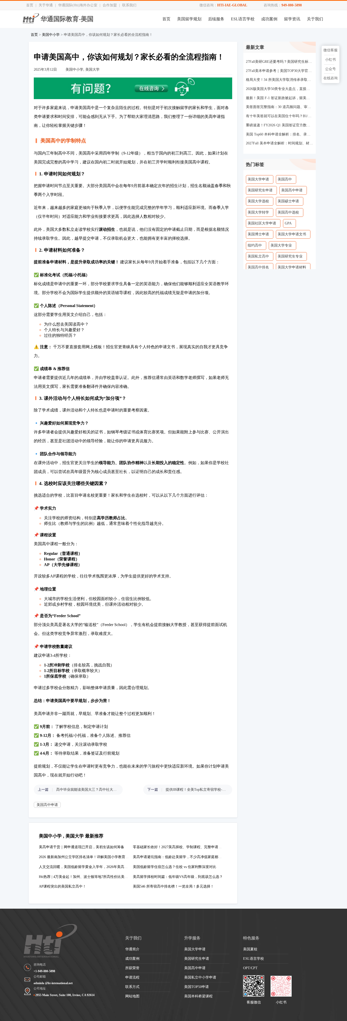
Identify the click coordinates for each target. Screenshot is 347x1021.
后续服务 (216, 19)
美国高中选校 (288, 212)
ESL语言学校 (243, 19)
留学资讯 (292, 19)
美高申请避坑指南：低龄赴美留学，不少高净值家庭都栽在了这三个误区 (190, 857)
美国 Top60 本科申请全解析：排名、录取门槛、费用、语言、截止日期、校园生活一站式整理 (279, 134)
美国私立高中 (258, 256)
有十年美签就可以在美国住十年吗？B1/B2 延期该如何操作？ (279, 116)
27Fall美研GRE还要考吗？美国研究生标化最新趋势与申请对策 (279, 62)
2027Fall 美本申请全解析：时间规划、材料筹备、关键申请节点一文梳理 (279, 143)
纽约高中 (255, 245)
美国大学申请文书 (292, 234)
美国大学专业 (281, 245)
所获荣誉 (132, 968)
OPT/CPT (250, 968)
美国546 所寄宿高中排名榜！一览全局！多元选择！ (173, 886)
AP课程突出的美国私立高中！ (62, 886)
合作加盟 (110, 5)
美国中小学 (51, 35)
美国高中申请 (47, 805)
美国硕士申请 (288, 201)
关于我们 (315, 19)
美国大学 (92, 69)
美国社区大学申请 (262, 223)
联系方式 (132, 987)
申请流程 (132, 977)
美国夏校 (250, 949)
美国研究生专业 (290, 256)
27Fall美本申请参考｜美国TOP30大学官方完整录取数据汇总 (279, 71)
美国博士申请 (258, 234)
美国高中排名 (258, 267)
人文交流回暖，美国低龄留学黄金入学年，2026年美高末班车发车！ (92, 867)
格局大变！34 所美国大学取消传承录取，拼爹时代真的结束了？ (279, 80)
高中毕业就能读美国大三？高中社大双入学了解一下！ (87, 789)
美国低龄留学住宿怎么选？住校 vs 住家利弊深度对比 (174, 867)
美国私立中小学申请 (200, 977)
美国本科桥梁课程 (198, 996)
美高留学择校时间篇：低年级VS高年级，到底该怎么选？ (178, 877)
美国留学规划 (189, 19)
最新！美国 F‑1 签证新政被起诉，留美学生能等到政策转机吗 (279, 98)
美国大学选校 (258, 201)
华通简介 (132, 949)
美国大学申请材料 (292, 267)
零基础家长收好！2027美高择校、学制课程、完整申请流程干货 (182, 847)
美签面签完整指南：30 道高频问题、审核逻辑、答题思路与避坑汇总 (279, 107)
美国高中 (285, 179)
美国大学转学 (258, 212)
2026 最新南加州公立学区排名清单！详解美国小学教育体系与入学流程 (94, 857)
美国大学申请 (258, 179)
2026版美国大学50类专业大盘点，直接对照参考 (279, 89)
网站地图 (132, 996)
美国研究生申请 (260, 190)
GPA (288, 223)
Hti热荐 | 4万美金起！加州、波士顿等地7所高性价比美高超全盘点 (90, 877)
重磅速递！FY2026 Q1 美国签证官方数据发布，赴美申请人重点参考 (279, 125)
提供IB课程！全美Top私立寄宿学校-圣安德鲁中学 (196, 789)
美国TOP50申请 (196, 987)
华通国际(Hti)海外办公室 (77, 5)
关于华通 (46, 5)
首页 (29, 5)
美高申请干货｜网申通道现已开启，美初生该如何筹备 (81, 847)
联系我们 (129, 5)
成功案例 (269, 19)
